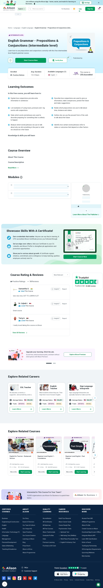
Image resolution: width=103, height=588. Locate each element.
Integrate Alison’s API (88, 535)
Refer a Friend (86, 542)
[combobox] (61, 275)
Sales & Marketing (7, 546)
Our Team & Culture (29, 525)
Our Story (26, 518)
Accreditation (47, 518)
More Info (13, 472)
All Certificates (47, 522)
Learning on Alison (28, 539)
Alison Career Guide (65, 522)
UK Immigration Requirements (91, 549)
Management (6, 539)
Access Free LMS (87, 518)
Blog (24, 542)
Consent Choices (79, 580)
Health (4, 528)
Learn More (16, 409)
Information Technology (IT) (11, 532)
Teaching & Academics (9, 549)
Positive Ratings (18, 75)
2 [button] (55, 365)
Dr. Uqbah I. (23, 303)
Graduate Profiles (48, 535)
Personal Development (9, 542)
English (4, 525)
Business (5, 518)
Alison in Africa (27, 549)
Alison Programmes (29, 552)
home (10, 28)
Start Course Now (31, 60)
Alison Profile (86, 525)
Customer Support (30, 571)
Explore (20, 9)
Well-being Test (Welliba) (68, 535)
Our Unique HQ (27, 528)
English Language (27, 28)
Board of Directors (28, 522)
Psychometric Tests (65, 528)
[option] (51, 354)
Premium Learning (49, 542)
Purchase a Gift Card (49, 546)
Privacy (66, 580)
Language (17, 28)
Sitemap (97, 580)
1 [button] (49, 365)
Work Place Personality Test (69, 539)
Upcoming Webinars (88, 552)
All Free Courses (48, 528)
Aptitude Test (65, 532)
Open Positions (27, 532)
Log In (80, 9)
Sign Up (90, 9)
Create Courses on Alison (90, 528)
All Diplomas (47, 525)
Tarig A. (22, 318)
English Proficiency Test (68, 542)
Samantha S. (24, 289)
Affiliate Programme (88, 522)
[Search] (30, 9)
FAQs (26, 568)
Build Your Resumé (65, 518)
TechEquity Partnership (89, 546)
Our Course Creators (29, 535)
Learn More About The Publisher (85, 214)
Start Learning (25, 472)
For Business (66, 9)
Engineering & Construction (10, 522)
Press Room (26, 546)
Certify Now (59, 60)
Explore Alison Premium (78, 354)
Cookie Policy (89, 580)
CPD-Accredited (86, 75)
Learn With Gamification (89, 539)
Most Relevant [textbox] (58, 275)
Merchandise (86, 556)
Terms (71, 580)
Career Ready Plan (65, 525)
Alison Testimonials (49, 532)
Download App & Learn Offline (91, 532)
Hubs (44, 539)
